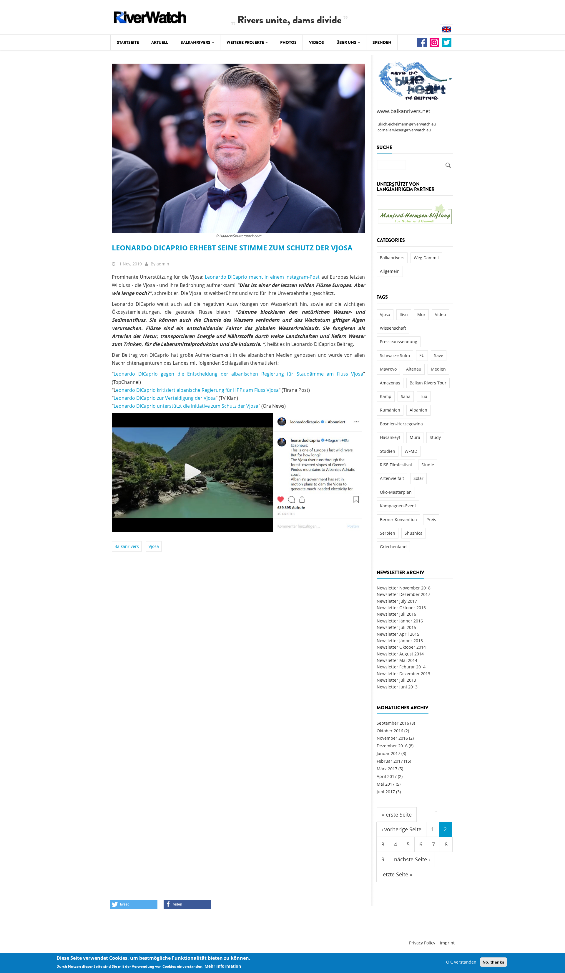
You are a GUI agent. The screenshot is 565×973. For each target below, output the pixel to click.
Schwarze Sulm (395, 355)
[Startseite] (150, 16)
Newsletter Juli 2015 (396, 627)
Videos (316, 42)
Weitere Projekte (246, 42)
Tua (423, 396)
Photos (288, 42)
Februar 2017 (390, 761)
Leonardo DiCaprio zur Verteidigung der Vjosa (165, 398)
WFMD (411, 451)
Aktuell (159, 42)
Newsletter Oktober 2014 (401, 647)
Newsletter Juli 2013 (396, 680)
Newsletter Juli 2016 (396, 614)
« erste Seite (397, 814)
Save (438, 355)
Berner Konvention (398, 519)
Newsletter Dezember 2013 (403, 673)
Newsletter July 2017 (397, 601)
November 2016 (392, 738)
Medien (438, 369)
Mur (421, 314)
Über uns (346, 42)
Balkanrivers (195, 42)
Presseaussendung (398, 341)
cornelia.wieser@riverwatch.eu (404, 130)
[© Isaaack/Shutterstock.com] (238, 148)
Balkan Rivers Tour (428, 383)
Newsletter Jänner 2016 (400, 621)
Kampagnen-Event (398, 505)
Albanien (418, 410)
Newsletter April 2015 (398, 634)
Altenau (413, 369)
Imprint (447, 943)
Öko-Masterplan (396, 492)
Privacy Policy (422, 943)
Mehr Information (223, 966)
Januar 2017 (388, 753)
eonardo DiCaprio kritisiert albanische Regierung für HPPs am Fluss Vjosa (197, 390)
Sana (406, 396)
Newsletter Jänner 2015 (400, 640)
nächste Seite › (412, 859)
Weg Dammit (426, 257)
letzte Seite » (396, 874)
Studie (427, 464)
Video (440, 314)
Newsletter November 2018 (404, 588)
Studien (387, 451)
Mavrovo (388, 369)
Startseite (128, 42)
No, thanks (493, 962)
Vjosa (154, 546)
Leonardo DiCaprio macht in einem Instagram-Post (262, 277)
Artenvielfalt (392, 478)
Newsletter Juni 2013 (397, 687)
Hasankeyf (390, 437)
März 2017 (387, 769)
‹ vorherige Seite (401, 829)
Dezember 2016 (392, 746)
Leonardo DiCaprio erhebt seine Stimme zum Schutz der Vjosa (232, 247)
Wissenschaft (393, 328)
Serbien (387, 533)
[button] (133, 904)
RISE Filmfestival (396, 464)
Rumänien (390, 410)
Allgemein (390, 271)
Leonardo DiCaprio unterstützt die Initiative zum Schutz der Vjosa (186, 406)
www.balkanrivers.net (403, 111)
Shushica (414, 533)
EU (422, 355)
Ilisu (404, 314)
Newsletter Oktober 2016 (401, 607)
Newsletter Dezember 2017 (403, 594)
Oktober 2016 (390, 731)
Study (435, 437)
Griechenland (393, 546)
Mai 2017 (386, 784)
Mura (415, 437)
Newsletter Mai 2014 (397, 660)
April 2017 (387, 776)
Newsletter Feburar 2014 (401, 667)
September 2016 (393, 723)
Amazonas (390, 383)
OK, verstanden (461, 962)
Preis (431, 519)
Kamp (385, 396)
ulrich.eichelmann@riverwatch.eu (407, 124)
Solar (418, 478)
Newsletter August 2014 (400, 654)
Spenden (382, 42)
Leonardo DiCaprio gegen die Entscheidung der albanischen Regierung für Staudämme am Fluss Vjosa (238, 374)
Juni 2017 (386, 791)
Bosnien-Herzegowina (401, 424)
